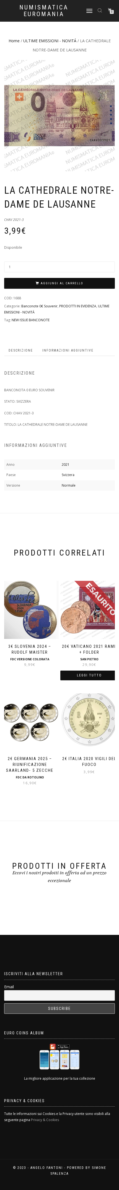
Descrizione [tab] (21, 350)
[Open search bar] (100, 10)
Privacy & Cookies (45, 1119)
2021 (65, 464)
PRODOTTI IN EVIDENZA (77, 306)
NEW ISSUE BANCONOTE (31, 320)
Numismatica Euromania (43, 11)
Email (9, 986)
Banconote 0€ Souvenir (39, 306)
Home (14, 40)
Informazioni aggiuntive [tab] (68, 350)
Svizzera (68, 474)
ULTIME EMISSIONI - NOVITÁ (49, 40)
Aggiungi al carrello (62, 283)
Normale (69, 485)
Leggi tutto (89, 675)
